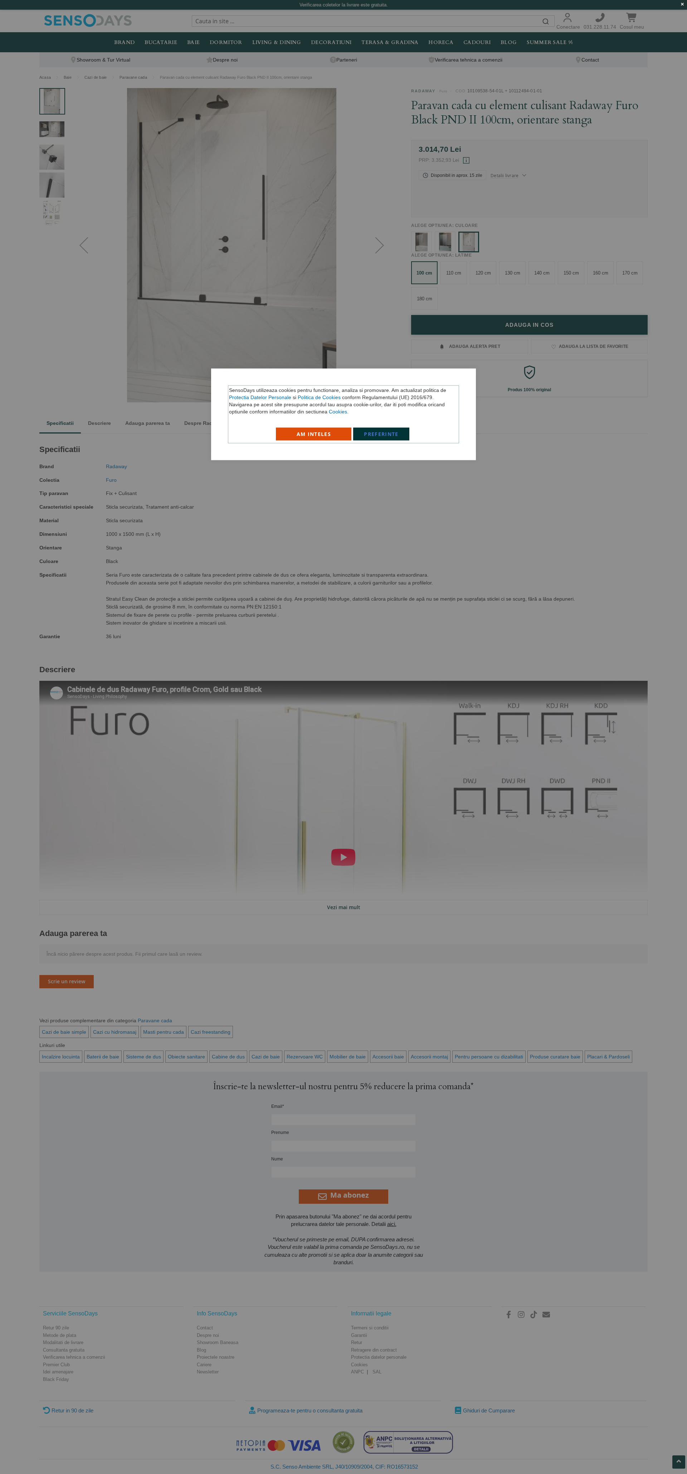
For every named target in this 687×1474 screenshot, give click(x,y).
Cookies (338, 411)
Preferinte (381, 434)
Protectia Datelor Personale (260, 397)
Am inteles (314, 434)
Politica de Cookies (319, 397)
